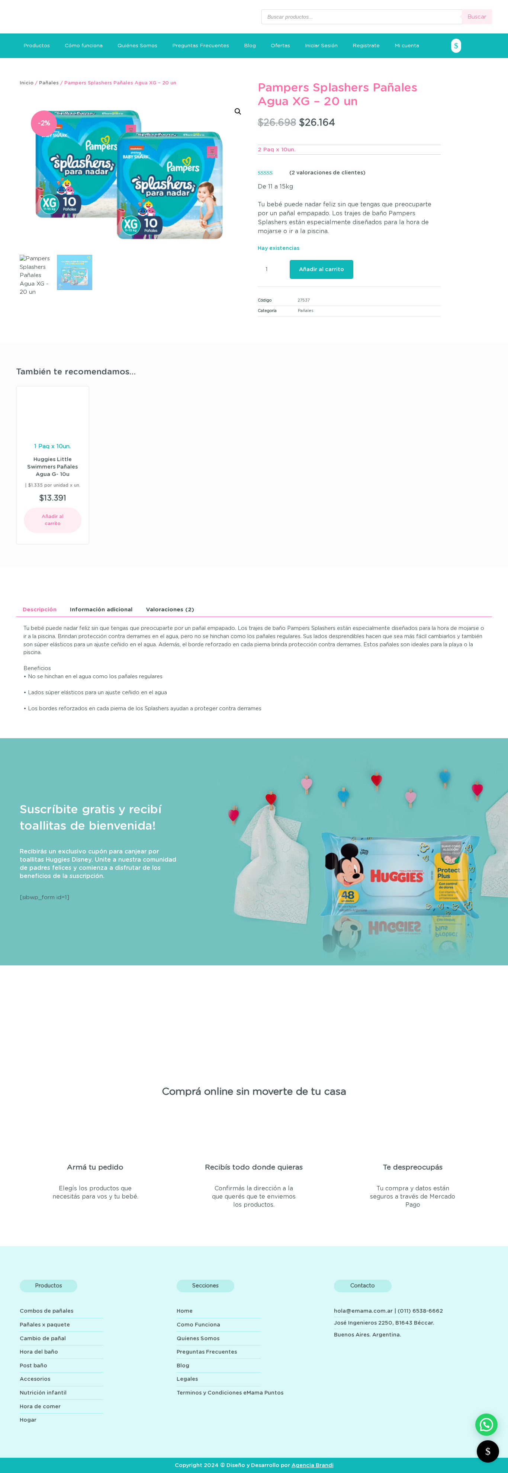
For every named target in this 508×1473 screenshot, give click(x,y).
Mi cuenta (407, 45)
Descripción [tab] (40, 609)
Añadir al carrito (321, 269)
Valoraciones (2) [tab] (170, 609)
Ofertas (280, 45)
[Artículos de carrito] (471, 46)
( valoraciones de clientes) (327, 173)
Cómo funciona (84, 45)
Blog (250, 45)
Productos (36, 45)
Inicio (26, 83)
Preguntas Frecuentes (200, 45)
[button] (238, 111)
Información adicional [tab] (101, 609)
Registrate (366, 45)
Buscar (476, 17)
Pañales (49, 83)
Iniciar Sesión (321, 45)
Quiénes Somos (137, 45)
